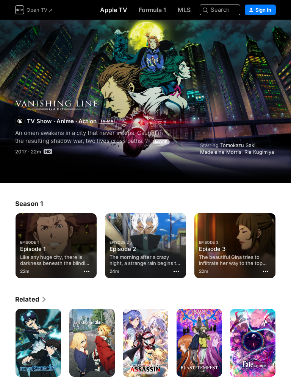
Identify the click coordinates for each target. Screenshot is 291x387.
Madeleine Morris (220, 152)
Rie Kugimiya (259, 152)
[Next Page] (283, 244)
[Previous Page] (7, 244)
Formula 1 (152, 10)
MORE (161, 141)
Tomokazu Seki (237, 145)
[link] (31, 299)
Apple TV (113, 10)
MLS (184, 10)
